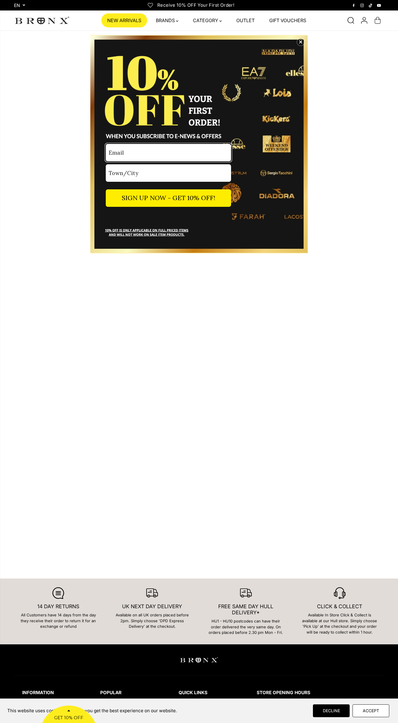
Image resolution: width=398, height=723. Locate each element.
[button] (300, 41)
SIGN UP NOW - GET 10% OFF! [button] (168, 198)
